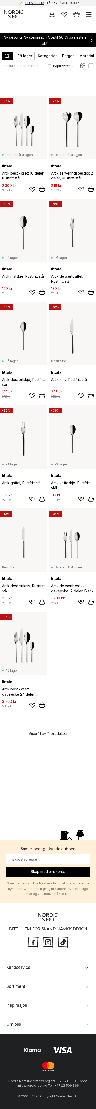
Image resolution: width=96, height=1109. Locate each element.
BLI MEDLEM (34, 3)
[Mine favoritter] (64, 14)
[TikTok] (63, 942)
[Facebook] (33, 942)
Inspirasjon (16, 1005)
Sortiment (15, 986)
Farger (68, 56)
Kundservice (18, 967)
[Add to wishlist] (32, 189)
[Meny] (89, 14)
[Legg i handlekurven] (42, 189)
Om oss (13, 1024)
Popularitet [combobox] (61, 66)
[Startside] (14, 14)
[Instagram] (48, 942)
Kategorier (47, 56)
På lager (24, 56)
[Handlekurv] (76, 14)
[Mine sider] (52, 14)
